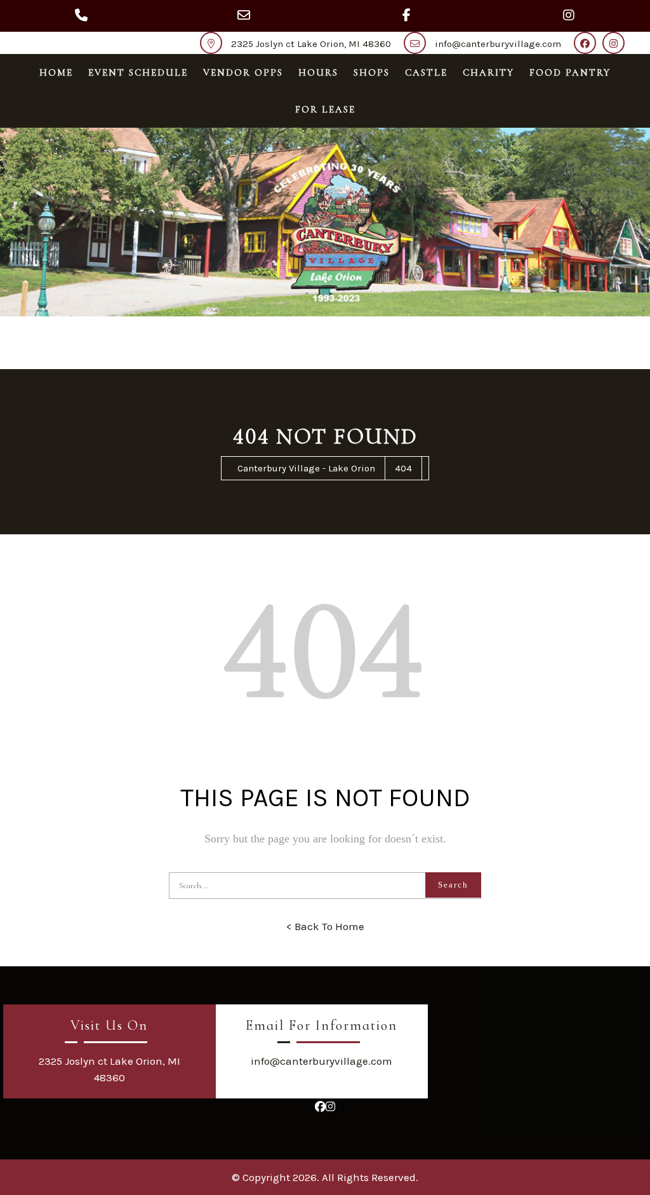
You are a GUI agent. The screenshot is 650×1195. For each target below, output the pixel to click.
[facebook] (588, 44)
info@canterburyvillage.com (498, 44)
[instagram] (616, 44)
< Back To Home (325, 926)
